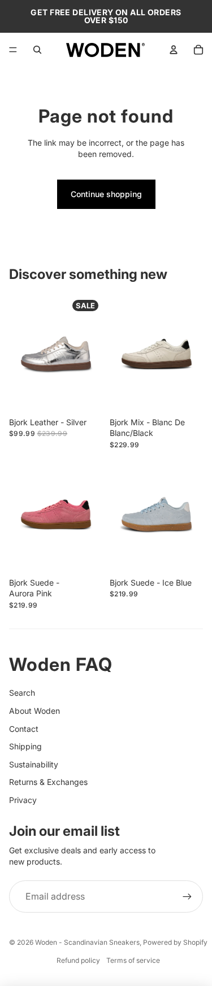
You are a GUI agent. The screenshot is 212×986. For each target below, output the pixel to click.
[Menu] (13, 50)
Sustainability (33, 764)
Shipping (25, 746)
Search (22, 692)
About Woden (34, 710)
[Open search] (37, 49)
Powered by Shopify (175, 942)
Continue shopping (106, 194)
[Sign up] (187, 896)
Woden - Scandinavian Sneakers (87, 942)
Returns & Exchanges (48, 782)
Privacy (23, 800)
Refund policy (78, 960)
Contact (23, 729)
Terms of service (133, 960)
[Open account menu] (173, 49)
